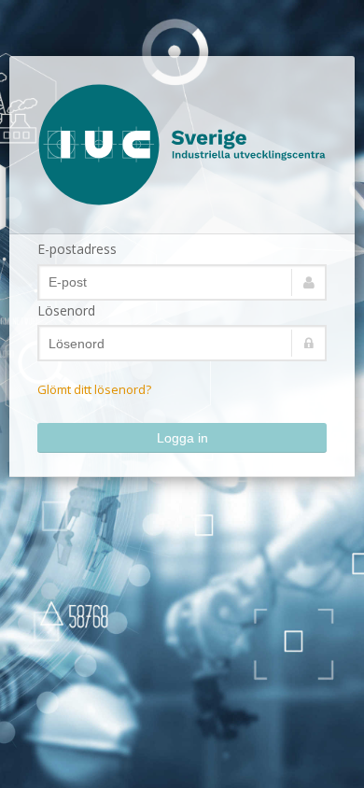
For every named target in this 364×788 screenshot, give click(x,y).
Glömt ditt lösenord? (94, 389)
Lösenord (66, 310)
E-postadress (77, 249)
